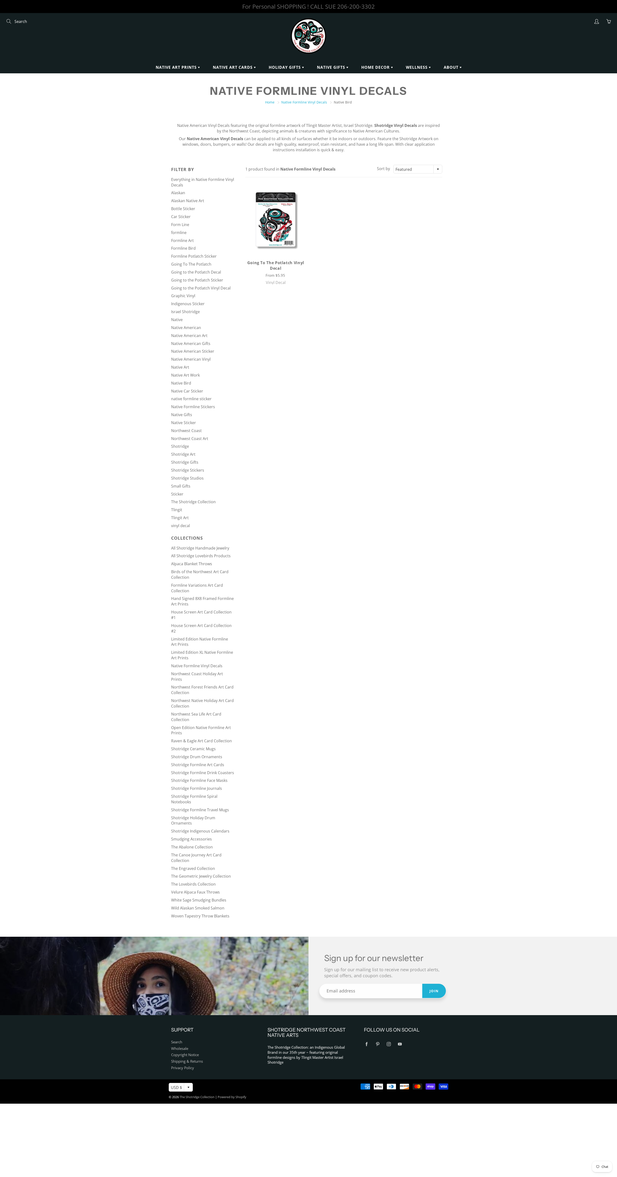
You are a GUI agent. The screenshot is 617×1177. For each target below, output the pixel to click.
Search (176, 1042)
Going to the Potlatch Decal (196, 272)
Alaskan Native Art (187, 200)
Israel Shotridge (185, 311)
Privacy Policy (182, 1068)
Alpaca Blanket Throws (191, 563)
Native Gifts (331, 67)
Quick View (276, 219)
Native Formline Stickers (193, 406)
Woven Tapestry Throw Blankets (200, 916)
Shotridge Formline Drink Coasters (202, 772)
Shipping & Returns (187, 1061)
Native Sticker (183, 422)
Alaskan (178, 192)
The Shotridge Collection (193, 501)
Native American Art (189, 335)
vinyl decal (180, 525)
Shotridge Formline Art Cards (197, 764)
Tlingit (176, 509)
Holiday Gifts (285, 67)
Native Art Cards (233, 67)
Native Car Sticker (187, 391)
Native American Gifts (190, 343)
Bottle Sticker (183, 208)
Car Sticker (181, 216)
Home (270, 102)
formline (179, 232)
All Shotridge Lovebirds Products (201, 555)
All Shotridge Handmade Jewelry (200, 548)
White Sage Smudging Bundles (198, 900)
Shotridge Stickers (187, 470)
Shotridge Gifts (184, 462)
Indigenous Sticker (188, 303)
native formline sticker (191, 398)
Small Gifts (180, 486)
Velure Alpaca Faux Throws (195, 892)
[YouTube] (400, 1044)
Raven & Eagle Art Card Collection (201, 740)
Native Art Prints (177, 67)
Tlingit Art (180, 517)
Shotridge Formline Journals (196, 788)
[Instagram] (388, 1044)
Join (434, 991)
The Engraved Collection (193, 868)
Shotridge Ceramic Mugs (193, 748)
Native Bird (181, 383)
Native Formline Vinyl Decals (304, 102)
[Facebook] (366, 1044)
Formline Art (182, 240)
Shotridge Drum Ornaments (196, 756)
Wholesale (179, 1048)
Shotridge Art (183, 454)
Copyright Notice (185, 1055)
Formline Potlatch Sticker (194, 256)
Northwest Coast (186, 430)
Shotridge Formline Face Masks (199, 780)
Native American (186, 327)
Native (177, 319)
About (452, 67)
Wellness (417, 67)
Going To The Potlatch (191, 264)
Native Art (180, 367)
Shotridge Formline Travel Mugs (200, 809)
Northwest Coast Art (189, 438)
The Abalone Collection (192, 847)
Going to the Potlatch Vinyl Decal (201, 288)
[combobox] (417, 169)
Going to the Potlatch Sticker (197, 280)
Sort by (383, 168)
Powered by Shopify (232, 1097)
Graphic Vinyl (183, 295)
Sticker (177, 494)
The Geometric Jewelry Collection (201, 876)
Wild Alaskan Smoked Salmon (197, 908)
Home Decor (376, 67)
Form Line (180, 224)
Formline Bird (183, 248)
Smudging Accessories (191, 839)
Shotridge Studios (187, 478)
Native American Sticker (192, 351)
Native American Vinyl (191, 359)
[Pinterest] (377, 1044)
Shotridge (180, 446)
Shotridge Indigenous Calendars (200, 831)
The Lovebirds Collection (193, 884)
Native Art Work (185, 375)
